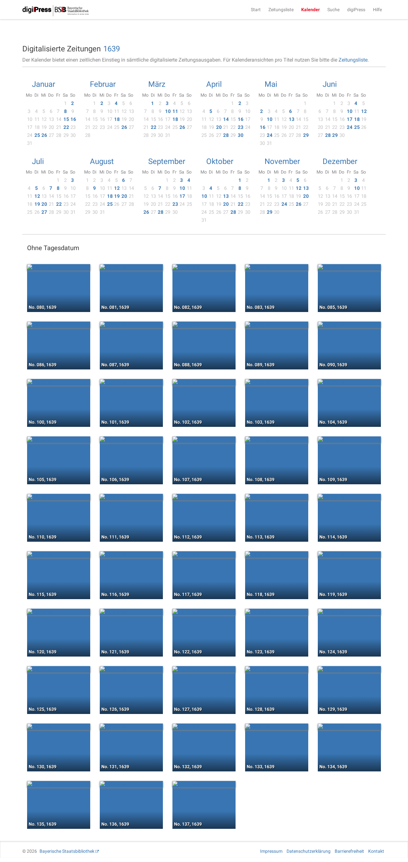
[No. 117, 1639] (204, 554)
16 (73, 119)
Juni (330, 84)
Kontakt (376, 851)
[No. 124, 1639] (349, 612)
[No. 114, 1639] (349, 497)
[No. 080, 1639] (58, 267)
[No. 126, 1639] (131, 669)
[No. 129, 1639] (349, 669)
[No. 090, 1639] (349, 325)
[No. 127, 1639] (204, 669)
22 (66, 127)
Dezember (340, 161)
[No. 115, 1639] (58, 554)
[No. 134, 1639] (349, 727)
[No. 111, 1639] (131, 497)
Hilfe (377, 9)
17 (350, 119)
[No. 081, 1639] (131, 267)
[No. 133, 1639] (276, 727)
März (156, 84)
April (214, 84)
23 (241, 127)
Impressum (271, 851)
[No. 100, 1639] (58, 382)
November (282, 161)
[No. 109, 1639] (349, 439)
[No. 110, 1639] (58, 497)
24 (270, 135)
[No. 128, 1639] (276, 669)
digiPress (356, 9)
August (102, 161)
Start (256, 9)
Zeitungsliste (281, 9)
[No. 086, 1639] (58, 325)
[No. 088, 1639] (204, 325)
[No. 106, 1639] (131, 439)
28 (226, 135)
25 (37, 135)
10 (168, 111)
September (166, 161)
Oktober (219, 161)
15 (66, 119)
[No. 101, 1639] (131, 382)
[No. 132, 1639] (204, 727)
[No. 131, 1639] (131, 727)
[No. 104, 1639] (349, 382)
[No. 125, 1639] (58, 669)
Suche (333, 9)
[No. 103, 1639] (276, 382)
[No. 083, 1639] (276, 267)
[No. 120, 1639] (58, 612)
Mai (271, 84)
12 (364, 111)
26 (44, 135)
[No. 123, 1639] (276, 612)
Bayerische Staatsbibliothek (67, 851)
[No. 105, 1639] (58, 439)
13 (292, 119)
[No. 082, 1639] (204, 267)
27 (44, 212)
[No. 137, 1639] (204, 784)
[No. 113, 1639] (276, 497)
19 (37, 204)
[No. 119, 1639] (349, 554)
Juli (38, 161)
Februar (103, 84)
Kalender (310, 9)
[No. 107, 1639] (204, 439)
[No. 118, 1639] (276, 554)
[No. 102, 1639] (204, 382)
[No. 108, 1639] (276, 439)
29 (306, 135)
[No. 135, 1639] (58, 784)
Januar (43, 84)
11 (175, 111)
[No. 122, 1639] (204, 612)
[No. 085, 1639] (349, 267)
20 (219, 127)
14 (226, 119)
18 (117, 119)
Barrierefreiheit (349, 851)
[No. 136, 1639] (131, 784)
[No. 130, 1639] (58, 727)
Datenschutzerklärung (309, 851)
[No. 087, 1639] (131, 325)
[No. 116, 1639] (131, 554)
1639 (111, 48)
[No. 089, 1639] (276, 325)
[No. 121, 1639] (131, 612)
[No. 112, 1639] (204, 497)
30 (241, 135)
